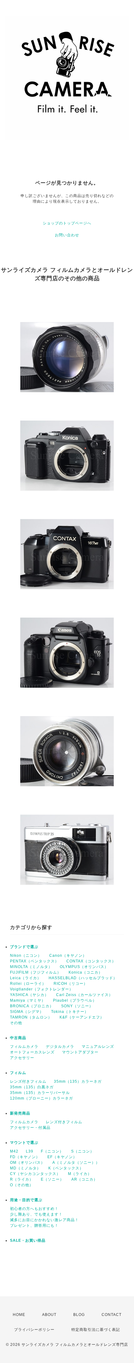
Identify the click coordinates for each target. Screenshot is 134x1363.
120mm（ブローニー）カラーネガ (41, 1098)
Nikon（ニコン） (26, 955)
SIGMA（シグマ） (27, 1011)
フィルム (18, 1073)
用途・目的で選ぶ (26, 1200)
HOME (19, 1314)
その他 (16, 1023)
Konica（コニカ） (86, 972)
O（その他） (21, 1185)
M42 (14, 1151)
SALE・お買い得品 (27, 1240)
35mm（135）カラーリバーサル (40, 1093)
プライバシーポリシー (34, 1329)
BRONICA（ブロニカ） (32, 1006)
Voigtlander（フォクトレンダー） (41, 989)
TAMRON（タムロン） (31, 1017)
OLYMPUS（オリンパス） (84, 967)
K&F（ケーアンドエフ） (82, 1017)
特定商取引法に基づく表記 (95, 1329)
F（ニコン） (52, 1151)
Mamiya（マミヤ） (27, 1000)
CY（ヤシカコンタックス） (35, 1174)
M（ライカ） (80, 1174)
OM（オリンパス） (27, 1162)
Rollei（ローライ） (28, 983)
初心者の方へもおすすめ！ (34, 1208)
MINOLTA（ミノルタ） (31, 967)
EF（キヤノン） (62, 1157)
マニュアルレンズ (98, 1046)
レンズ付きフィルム (28, 1081)
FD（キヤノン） (25, 1157)
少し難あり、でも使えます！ (36, 1214)
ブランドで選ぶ (24, 947)
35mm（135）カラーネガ (78, 1081)
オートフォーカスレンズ (32, 1052)
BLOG (79, 1314)
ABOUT (49, 1314)
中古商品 (18, 1038)
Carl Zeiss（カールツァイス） (84, 995)
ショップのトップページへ (67, 223)
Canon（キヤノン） (68, 955)
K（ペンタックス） (66, 1168)
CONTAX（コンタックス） (91, 961)
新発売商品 (20, 1113)
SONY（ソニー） (77, 1006)
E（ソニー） (52, 1179)
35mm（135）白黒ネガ (32, 1087)
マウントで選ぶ (24, 1142)
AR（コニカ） (84, 1179)
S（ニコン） (82, 1151)
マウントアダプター (80, 1052)
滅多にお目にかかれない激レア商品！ (44, 1220)
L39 (29, 1151)
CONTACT (112, 1314)
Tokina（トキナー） (70, 1011)
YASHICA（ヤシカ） (29, 995)
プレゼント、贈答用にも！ (34, 1225)
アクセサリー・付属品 (30, 1127)
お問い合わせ (67, 235)
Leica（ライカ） (25, 978)
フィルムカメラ (24, 1046)
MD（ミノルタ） (25, 1168)
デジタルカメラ (60, 1046)
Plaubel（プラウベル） (75, 1000)
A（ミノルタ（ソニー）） (76, 1162)
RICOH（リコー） (71, 983)
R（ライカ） (21, 1179)
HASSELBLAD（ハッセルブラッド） (83, 978)
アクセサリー (22, 1058)
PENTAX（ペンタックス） (34, 961)
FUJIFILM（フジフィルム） (35, 972)
